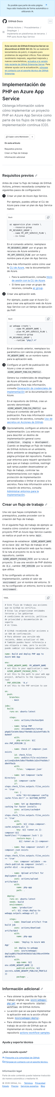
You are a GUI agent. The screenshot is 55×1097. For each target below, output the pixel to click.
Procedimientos (31, 27)
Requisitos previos (18, 175)
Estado (5, 1086)
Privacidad (40, 1083)
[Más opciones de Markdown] (32, 136)
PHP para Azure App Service (21, 36)
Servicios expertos (29, 1086)
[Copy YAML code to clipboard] (48, 598)
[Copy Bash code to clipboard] (48, 217)
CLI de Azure (17, 267)
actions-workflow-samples (35, 1032)
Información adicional (20, 989)
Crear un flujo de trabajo (23, 504)
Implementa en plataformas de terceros (26, 33)
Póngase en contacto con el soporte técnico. (26, 1062)
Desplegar (12, 30)
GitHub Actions (14, 27)
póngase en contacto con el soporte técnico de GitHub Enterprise (26, 70)
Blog (43, 1086)
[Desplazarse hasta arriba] (48, 1090)
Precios (14, 1086)
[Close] (46, 4)
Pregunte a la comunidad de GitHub (22, 1057)
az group (38, 288)
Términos (28, 1083)
